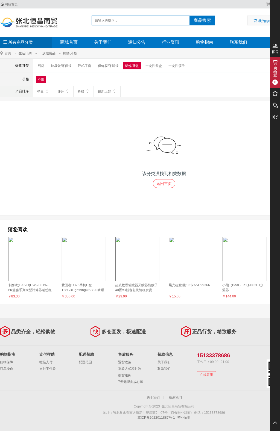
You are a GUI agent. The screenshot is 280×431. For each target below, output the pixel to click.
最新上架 (104, 91)
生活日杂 (25, 53)
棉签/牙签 (70, 53)
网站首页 (11, 4)
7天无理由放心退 (130, 382)
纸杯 (41, 66)
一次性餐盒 (153, 66)
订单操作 (6, 369)
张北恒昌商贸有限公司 (29, 22)
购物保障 (6, 362)
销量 (40, 91)
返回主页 (164, 183)
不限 (41, 79)
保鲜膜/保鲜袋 (108, 66)
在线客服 (206, 375)
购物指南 (204, 42)
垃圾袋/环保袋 (61, 66)
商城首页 (69, 42)
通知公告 (136, 42)
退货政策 (124, 362)
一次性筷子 (176, 66)
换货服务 (124, 375)
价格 (81, 91)
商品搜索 (202, 20)
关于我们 (103, 42)
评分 (60, 91)
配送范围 (85, 362)
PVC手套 (84, 66)
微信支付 (45, 362)
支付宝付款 (47, 369)
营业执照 (184, 418)
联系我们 (238, 42)
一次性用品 (47, 53)
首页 (8, 53)
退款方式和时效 (129, 369)
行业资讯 (170, 42)
